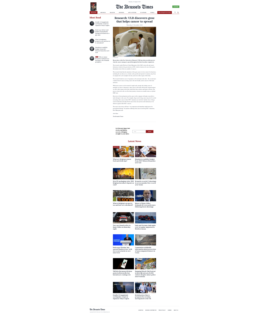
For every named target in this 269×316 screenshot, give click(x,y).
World (152, 12)
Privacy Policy (162, 310)
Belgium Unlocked (164, 12)
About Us (176, 310)
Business (121, 12)
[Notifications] (178, 12)
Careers (169, 310)
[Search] (175, 12)
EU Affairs (143, 12)
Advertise (140, 310)
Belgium (112, 12)
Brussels (103, 12)
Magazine (93, 12)
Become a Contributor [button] (150, 310)
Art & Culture (132, 12)
